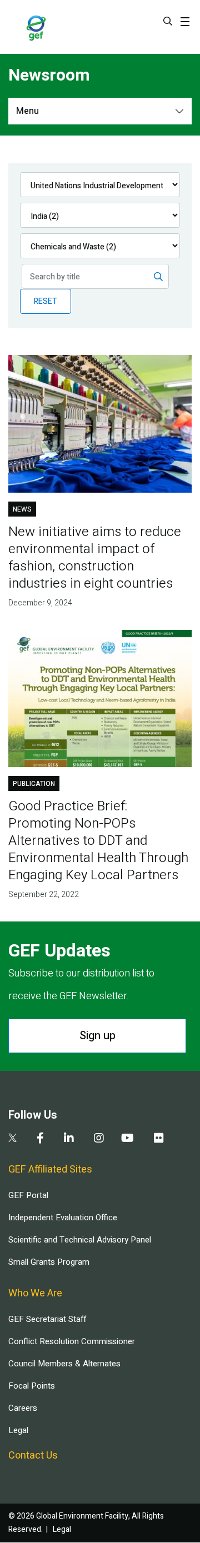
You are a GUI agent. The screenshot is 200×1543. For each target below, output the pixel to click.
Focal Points (31, 1386)
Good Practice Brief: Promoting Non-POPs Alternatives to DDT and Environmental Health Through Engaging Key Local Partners (98, 840)
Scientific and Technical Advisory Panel (79, 1240)
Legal (18, 1430)
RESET (45, 301)
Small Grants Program (48, 1262)
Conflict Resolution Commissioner (71, 1341)
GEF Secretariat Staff (47, 1319)
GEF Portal (28, 1195)
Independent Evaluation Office (62, 1217)
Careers (22, 1408)
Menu (27, 111)
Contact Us (33, 1455)
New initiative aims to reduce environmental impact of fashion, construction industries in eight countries (94, 557)
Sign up (97, 1036)
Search (167, 21)
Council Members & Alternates (64, 1363)
